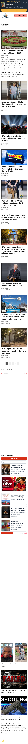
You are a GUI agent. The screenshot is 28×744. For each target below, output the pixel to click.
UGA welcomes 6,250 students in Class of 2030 (13, 52)
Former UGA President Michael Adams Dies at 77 (12, 284)
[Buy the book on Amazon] (3, 4)
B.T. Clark (5, 55)
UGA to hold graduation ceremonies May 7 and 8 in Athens (13, 138)
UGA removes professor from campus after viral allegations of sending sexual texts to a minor (13, 250)
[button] (14, 6)
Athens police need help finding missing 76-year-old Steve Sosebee (13, 104)
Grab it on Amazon (14, 10)
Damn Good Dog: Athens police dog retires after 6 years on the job (12, 203)
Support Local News (20, 15)
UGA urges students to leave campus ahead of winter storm (13, 351)
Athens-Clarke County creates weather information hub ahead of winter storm (13, 317)
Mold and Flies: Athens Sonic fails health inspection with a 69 (12, 169)
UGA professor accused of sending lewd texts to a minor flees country (13, 217)
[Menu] (3, 19)
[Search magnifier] (25, 374)
